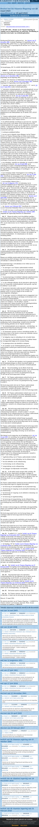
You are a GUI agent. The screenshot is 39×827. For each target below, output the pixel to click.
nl (32, 0)
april (21, 13)
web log (21, 3)
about (14, 3)
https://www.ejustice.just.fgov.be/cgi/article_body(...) (18, 26)
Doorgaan (15, 825)
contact (28, 3)
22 (37, 9)
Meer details (23, 825)
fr (36, 0)
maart (3, 11)
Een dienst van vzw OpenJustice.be (19, 15)
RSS (9, 3)
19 (17, 13)
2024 (8, 11)
